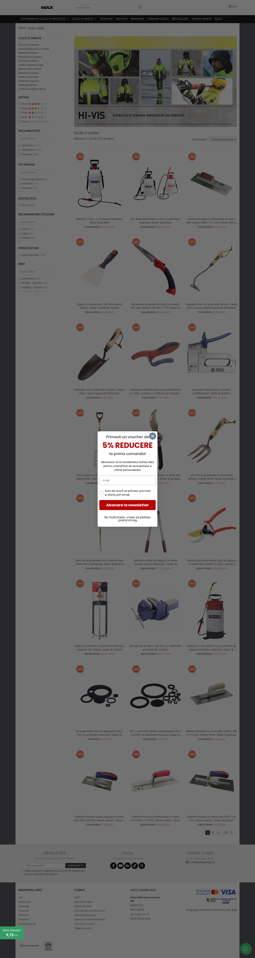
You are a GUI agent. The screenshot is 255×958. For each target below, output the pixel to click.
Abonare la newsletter (127, 505)
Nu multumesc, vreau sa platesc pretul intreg (127, 518)
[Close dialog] (152, 436)
